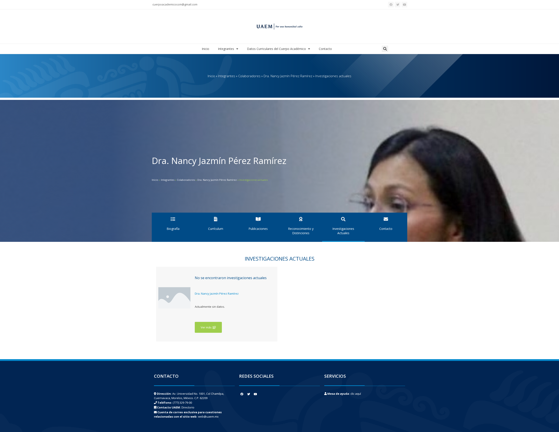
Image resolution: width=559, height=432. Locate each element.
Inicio (205, 49)
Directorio (187, 407)
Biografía (173, 229)
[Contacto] (386, 219)
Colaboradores (249, 76)
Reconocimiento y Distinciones (301, 231)
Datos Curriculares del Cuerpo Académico (276, 49)
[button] (385, 49)
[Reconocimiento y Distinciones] (300, 219)
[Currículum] (215, 219)
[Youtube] (404, 4)
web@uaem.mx (208, 416)
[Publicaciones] (258, 219)
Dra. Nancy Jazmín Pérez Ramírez (288, 76)
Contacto (325, 49)
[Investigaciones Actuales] (343, 219)
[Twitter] (397, 4)
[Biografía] (173, 219)
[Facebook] (391, 4)
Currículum (215, 229)
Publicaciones (258, 229)
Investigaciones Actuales (343, 231)
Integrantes (226, 49)
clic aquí (355, 394)
